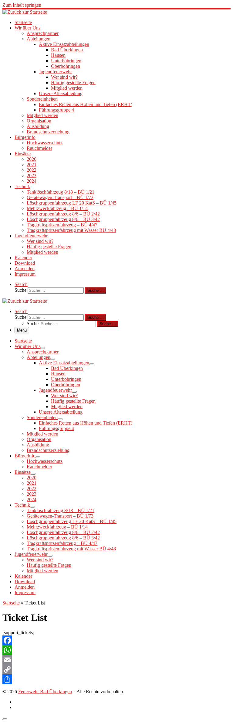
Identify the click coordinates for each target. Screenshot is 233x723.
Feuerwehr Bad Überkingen (45, 691)
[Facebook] (116, 640)
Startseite (11, 602)
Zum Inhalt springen (21, 5)
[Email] (116, 660)
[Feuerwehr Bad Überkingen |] (24, 12)
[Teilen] (116, 679)
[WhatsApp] (116, 650)
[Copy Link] (116, 669)
